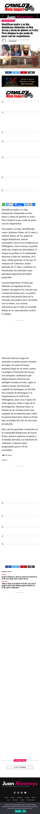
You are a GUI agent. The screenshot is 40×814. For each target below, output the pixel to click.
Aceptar (18, 811)
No (24, 811)
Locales (6, 797)
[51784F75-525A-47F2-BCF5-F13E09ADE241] (20, 191)
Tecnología (15, 800)
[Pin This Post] (23, 72)
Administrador (13, 41)
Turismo (22, 800)
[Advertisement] (20, 336)
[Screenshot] (20, 86)
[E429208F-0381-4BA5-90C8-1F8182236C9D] (20, 113)
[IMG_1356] (20, 99)
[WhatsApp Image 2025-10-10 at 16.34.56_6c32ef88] (20, 536)
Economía (27, 797)
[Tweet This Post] (16, 72)
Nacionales (20, 797)
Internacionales (31, 800)
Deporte (34, 797)
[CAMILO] (20, 13)
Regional (12, 797)
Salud (8, 800)
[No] (38, 808)
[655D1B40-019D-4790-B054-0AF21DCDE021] (20, 158)
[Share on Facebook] (8, 72)
